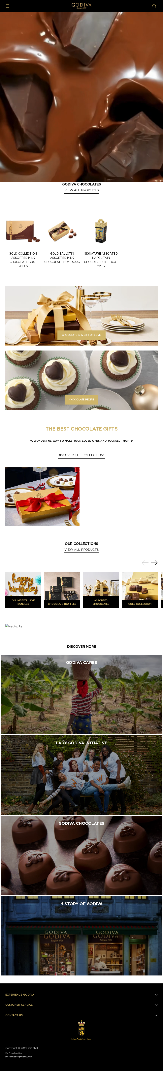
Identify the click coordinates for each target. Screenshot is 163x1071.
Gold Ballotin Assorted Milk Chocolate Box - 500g (62, 258)
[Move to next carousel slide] (154, 562)
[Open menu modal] (7, 6)
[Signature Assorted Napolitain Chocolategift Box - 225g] (101, 231)
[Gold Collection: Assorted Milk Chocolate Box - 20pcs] (23, 231)
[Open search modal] (154, 6)
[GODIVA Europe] (81, 6)
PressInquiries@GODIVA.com (18, 1057)
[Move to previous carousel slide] (145, 562)
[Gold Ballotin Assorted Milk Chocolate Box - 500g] (62, 231)
